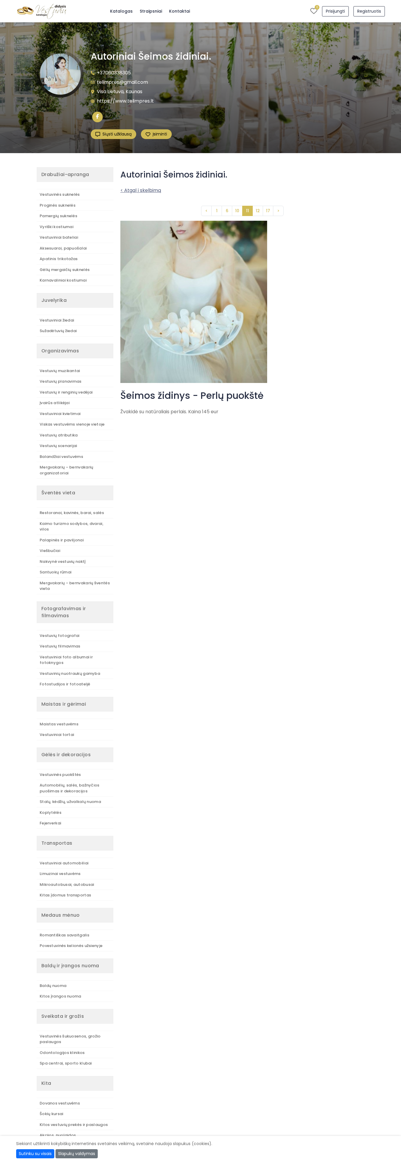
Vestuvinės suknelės (60, 194)
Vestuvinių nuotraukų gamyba (70, 673)
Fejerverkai (50, 823)
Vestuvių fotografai (60, 635)
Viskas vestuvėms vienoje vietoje (72, 424)
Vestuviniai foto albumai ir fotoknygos (66, 660)
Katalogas (121, 11)
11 (247, 211)
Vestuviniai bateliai (59, 237)
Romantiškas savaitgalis (64, 935)
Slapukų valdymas (76, 1154)
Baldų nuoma (53, 985)
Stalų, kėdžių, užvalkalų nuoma (70, 801)
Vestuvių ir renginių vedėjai (66, 392)
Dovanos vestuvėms (60, 1103)
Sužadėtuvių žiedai (58, 331)
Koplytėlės (50, 812)
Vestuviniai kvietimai (60, 413)
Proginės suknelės (57, 205)
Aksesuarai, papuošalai (63, 248)
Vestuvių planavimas (61, 381)
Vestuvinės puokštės (60, 774)
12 (258, 211)
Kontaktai (179, 11)
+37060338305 (114, 72)
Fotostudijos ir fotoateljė (65, 684)
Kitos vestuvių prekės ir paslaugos (74, 1124)
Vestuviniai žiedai (57, 320)
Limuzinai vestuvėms (60, 873)
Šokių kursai (51, 1114)
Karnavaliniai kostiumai (63, 280)
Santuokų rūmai (55, 572)
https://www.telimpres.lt (125, 101)
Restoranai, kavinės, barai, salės (72, 513)
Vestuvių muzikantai (60, 371)
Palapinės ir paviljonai (62, 540)
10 (237, 211)
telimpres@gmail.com (122, 82)
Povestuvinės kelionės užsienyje (71, 945)
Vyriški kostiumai (56, 227)
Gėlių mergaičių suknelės (65, 269)
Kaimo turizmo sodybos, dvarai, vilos (71, 526)
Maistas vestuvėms (59, 724)
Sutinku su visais (35, 1154)
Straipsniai (151, 11)
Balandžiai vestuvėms (61, 456)
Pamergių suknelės (58, 216)
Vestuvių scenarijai (58, 446)
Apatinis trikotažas (59, 259)
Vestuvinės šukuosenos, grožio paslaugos (70, 1039)
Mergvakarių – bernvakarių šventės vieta (75, 586)
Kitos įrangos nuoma (60, 996)
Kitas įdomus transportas (65, 895)
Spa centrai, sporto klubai (66, 1063)
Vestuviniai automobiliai (64, 863)
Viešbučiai (50, 550)
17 (268, 211)
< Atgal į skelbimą (140, 190)
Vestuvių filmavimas (60, 646)
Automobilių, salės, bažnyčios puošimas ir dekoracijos (70, 788)
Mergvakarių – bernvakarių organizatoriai (66, 470)
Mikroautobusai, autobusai (67, 884)
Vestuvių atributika (59, 435)
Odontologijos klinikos (62, 1052)
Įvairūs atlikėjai (55, 403)
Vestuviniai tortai (57, 734)
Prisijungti (335, 11)
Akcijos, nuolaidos (58, 1135)
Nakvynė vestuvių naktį (63, 561)
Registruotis (369, 11)
